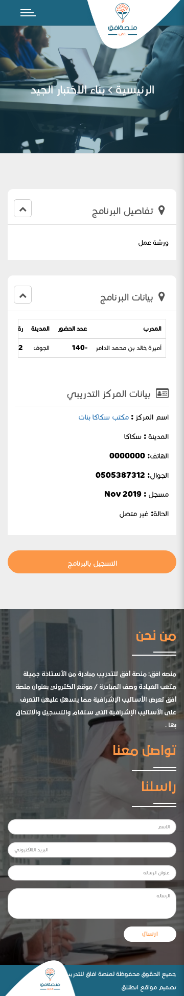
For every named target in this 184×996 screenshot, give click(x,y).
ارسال (150, 934)
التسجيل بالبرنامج (92, 563)
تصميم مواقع (158, 987)
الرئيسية (135, 89)
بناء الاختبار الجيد (67, 89)
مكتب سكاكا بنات (103, 417)
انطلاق (130, 987)
